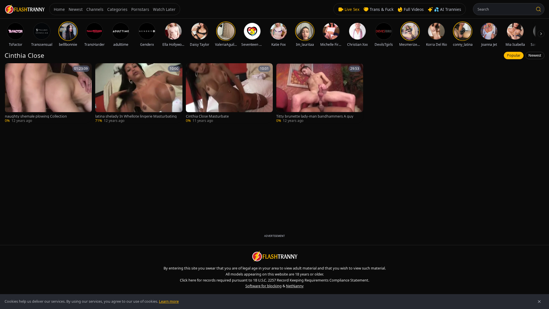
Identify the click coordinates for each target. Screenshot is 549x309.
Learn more (169, 301)
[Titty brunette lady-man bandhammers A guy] (319, 93)
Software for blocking (263, 285)
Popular (513, 55)
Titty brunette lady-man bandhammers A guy (314, 116)
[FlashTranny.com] (25, 9)
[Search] (538, 9)
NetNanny (295, 285)
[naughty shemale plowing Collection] (48, 93)
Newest (534, 55)
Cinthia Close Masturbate (207, 116)
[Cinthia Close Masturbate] (229, 93)
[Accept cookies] (539, 301)
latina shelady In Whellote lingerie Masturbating (136, 116)
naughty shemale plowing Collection (36, 116)
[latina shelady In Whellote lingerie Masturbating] (138, 93)
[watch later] (11, 70)
